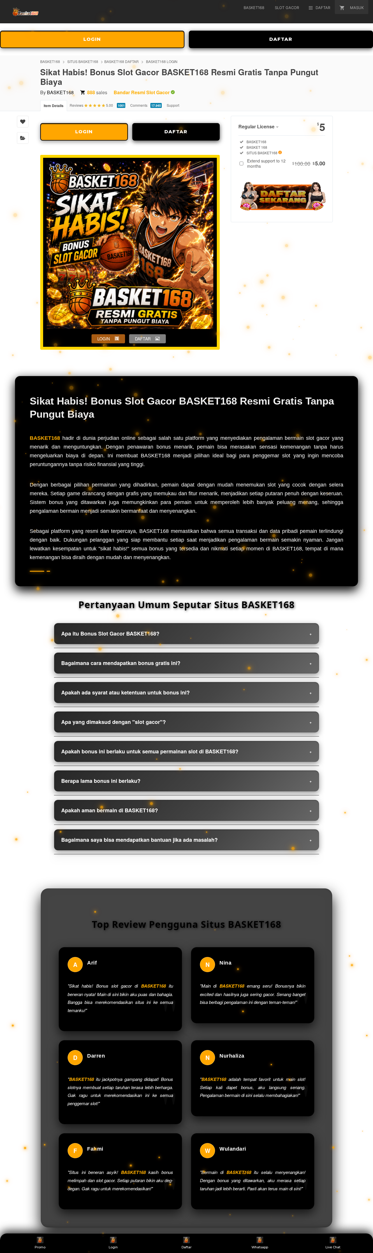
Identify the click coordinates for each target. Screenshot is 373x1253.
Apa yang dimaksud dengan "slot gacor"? (113, 722)
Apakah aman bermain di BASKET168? (109, 810)
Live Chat (333, 1247)
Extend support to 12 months (286, 163)
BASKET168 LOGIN (161, 61)
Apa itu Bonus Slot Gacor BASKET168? (110, 633)
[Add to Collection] (23, 138)
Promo (40, 1247)
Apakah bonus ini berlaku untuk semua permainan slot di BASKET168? (149, 751)
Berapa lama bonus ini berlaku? (100, 781)
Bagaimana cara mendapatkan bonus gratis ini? (120, 663)
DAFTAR (175, 131)
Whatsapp (259, 1247)
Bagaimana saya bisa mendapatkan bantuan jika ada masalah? (139, 840)
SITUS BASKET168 (82, 61)
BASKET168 (50, 61)
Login (113, 1247)
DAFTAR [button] (143, 339)
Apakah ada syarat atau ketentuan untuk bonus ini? (125, 692)
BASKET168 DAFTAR (121, 61)
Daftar (186, 1247)
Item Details (54, 105)
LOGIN (92, 39)
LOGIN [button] (103, 339)
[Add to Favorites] (23, 121)
